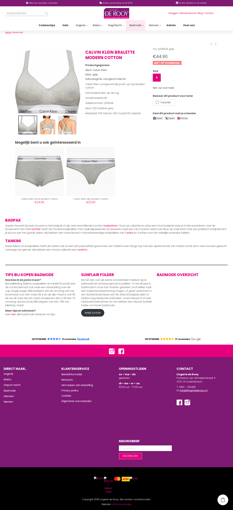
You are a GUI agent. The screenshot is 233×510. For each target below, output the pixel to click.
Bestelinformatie (71, 374)
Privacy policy (70, 390)
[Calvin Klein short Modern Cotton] (39, 171)
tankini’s (82, 250)
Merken (8, 402)
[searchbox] (27, 13)
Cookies (66, 396)
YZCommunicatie (121, 504)
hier (13, 314)
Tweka (129, 233)
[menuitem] (211, 44)
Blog (200, 13)
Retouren (67, 380)
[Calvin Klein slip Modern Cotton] (90, 171)
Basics (7, 379)
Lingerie (8, 374)
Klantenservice (188, 13)
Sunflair (36, 229)
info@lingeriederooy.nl (193, 390)
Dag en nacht (12, 385)
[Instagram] (112, 351)
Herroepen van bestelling (77, 385)
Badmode (10, 390)
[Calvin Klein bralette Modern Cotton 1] (47, 125)
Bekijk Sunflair (93, 313)
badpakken (111, 225)
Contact (209, 13)
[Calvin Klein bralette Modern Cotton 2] (67, 125)
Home (8, 32)
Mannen (9, 396)
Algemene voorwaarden (76, 401)
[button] (164, 102)
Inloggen (173, 13)
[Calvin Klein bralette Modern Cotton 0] (27, 125)
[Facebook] (121, 351)
